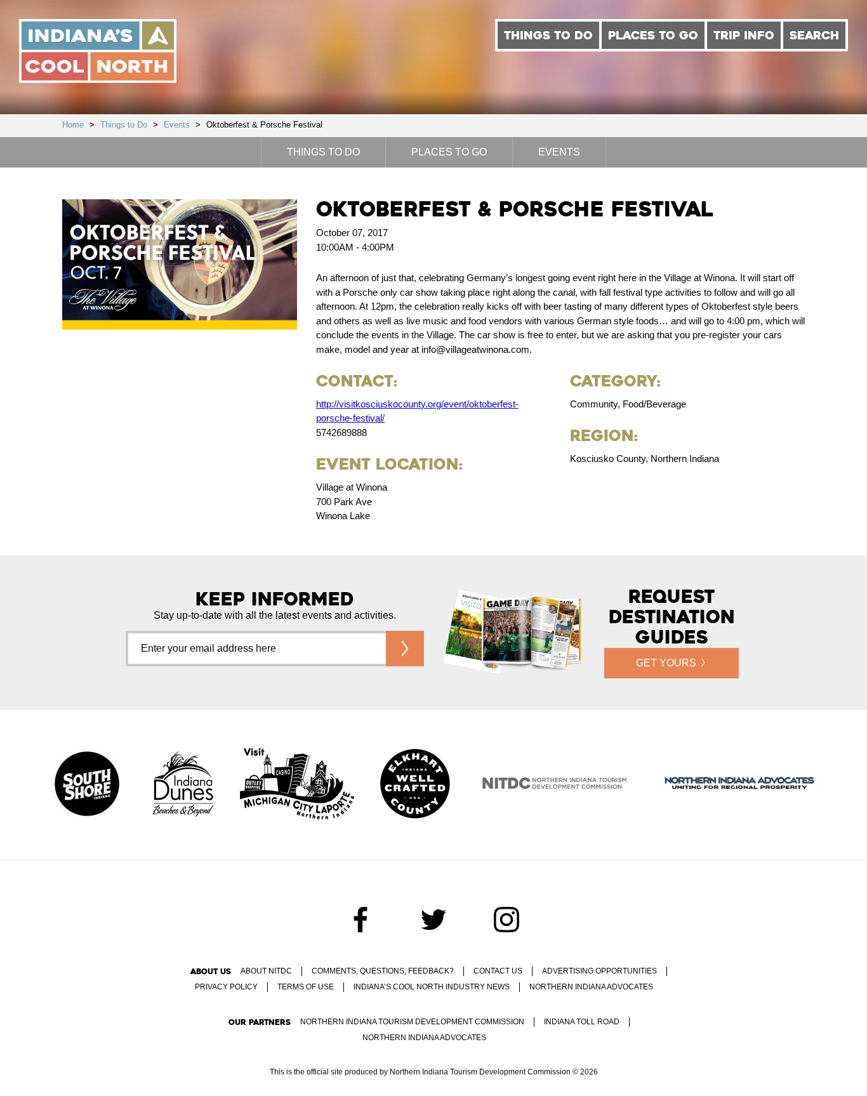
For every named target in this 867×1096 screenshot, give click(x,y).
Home (73, 124)
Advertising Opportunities (599, 971)
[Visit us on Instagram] (506, 919)
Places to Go (653, 35)
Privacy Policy (226, 986)
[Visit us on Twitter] (433, 919)
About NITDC (266, 971)
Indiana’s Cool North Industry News (432, 986)
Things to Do (548, 35)
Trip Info (743, 35)
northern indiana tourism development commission (412, 1021)
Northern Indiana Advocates (591, 986)
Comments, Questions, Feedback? (383, 971)
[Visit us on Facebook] (360, 919)
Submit (405, 648)
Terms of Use (305, 986)
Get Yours (666, 662)
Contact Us (497, 971)
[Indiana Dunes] (183, 785)
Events (177, 124)
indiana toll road (581, 1021)
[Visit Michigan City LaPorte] (297, 785)
